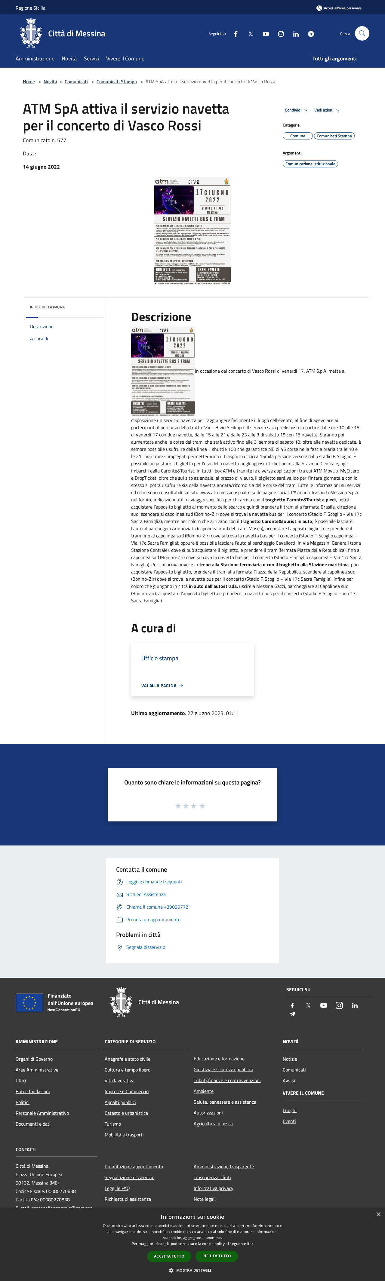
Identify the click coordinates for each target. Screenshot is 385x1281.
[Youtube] (263, 33)
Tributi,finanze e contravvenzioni (227, 1080)
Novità (50, 81)
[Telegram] (309, 33)
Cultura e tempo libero (127, 1069)
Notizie (290, 1058)
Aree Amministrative (37, 1069)
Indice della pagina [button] (47, 307)
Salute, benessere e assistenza (225, 1101)
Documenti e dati (33, 1123)
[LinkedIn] (294, 33)
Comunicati (76, 81)
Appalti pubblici (120, 1102)
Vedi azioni (324, 110)
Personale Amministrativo (42, 1113)
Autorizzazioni (208, 1112)
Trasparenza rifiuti (212, 1177)
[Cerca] (362, 33)
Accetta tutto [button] (169, 1256)
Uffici (21, 1080)
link (250, 1243)
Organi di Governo (34, 1058)
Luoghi (290, 1110)
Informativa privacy (213, 1188)
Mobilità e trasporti (124, 1134)
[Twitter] (248, 33)
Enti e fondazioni (33, 1091)
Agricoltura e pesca (213, 1123)
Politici (22, 1102)
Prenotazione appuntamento (134, 1166)
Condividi (293, 110)
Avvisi (289, 1080)
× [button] (378, 1214)
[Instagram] (279, 33)
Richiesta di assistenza (128, 1199)
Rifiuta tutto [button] (216, 1255)
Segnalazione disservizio (129, 1177)
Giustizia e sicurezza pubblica (223, 1069)
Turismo (113, 1123)
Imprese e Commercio (127, 1091)
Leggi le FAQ (117, 1188)
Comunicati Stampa (117, 81)
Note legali (205, 1199)
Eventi (289, 1121)
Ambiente (204, 1091)
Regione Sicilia (30, 7)
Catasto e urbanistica (126, 1113)
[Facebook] (233, 33)
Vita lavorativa (119, 1080)
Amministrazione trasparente (224, 1166)
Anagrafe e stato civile (127, 1058)
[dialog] (192, 1244)
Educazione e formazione (219, 1058)
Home (29, 81)
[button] (192, 1270)
